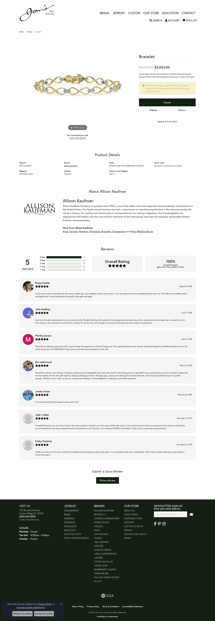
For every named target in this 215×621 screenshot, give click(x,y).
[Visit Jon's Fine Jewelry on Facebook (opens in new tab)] (155, 524)
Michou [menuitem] (98, 526)
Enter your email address (167, 508)
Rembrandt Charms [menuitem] (105, 569)
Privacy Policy (93, 606)
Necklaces (95, 231)
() (84, 257)
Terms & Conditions (110, 606)
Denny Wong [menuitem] (101, 522)
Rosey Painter (42, 282)
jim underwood (43, 362)
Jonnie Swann (42, 391)
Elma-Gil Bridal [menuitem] (103, 549)
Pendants (84, 231)
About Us (129, 510)
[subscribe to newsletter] (191, 514)
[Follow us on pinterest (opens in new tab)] (159, 524)
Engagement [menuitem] (71, 510)
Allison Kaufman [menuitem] (104, 510)
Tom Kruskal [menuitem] (101, 534)
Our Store (151, 12)
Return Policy (78, 606)
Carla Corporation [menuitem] (105, 553)
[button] (156, 20)
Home (21, 32)
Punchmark (113, 617)
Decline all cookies (22, 613)
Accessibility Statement (132, 606)
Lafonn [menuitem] (98, 557)
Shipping (153, 110)
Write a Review (107, 480)
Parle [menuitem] (97, 530)
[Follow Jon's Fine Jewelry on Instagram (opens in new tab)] (164, 524)
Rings (65, 231)
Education (170, 12)
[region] (77, 84)
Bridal (105, 12)
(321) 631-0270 (78, 138)
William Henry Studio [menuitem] (106, 577)
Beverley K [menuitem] (100, 514)
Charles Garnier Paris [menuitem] (106, 518)
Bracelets (106, 231)
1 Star (42, 270)
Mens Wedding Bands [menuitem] (76, 538)
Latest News (131, 514)
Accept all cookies (44, 613)
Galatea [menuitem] (98, 545)
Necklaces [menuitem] (70, 526)
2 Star (42, 266)
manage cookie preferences (31, 607)
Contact (188, 12)
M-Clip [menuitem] (97, 581)
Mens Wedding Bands (141, 231)
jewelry (29, 32)
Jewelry (119, 12)
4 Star (42, 260)
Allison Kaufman (70, 165)
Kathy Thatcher (43, 441)
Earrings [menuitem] (69, 518)
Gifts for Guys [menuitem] (72, 534)
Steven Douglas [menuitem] (103, 561)
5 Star (42, 257)
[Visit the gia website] (107, 596)
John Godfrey (42, 309)
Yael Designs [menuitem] (101, 541)
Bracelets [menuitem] (70, 530)
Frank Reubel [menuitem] (101, 573)
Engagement (118, 231)
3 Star (42, 263)
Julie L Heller (42, 414)
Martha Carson (43, 335)
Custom (134, 12)
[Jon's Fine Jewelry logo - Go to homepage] (38, 13)
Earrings (73, 231)
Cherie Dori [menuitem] (101, 565)
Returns (181, 110)
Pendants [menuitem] (69, 522)
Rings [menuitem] (67, 514)
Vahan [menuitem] (97, 538)
